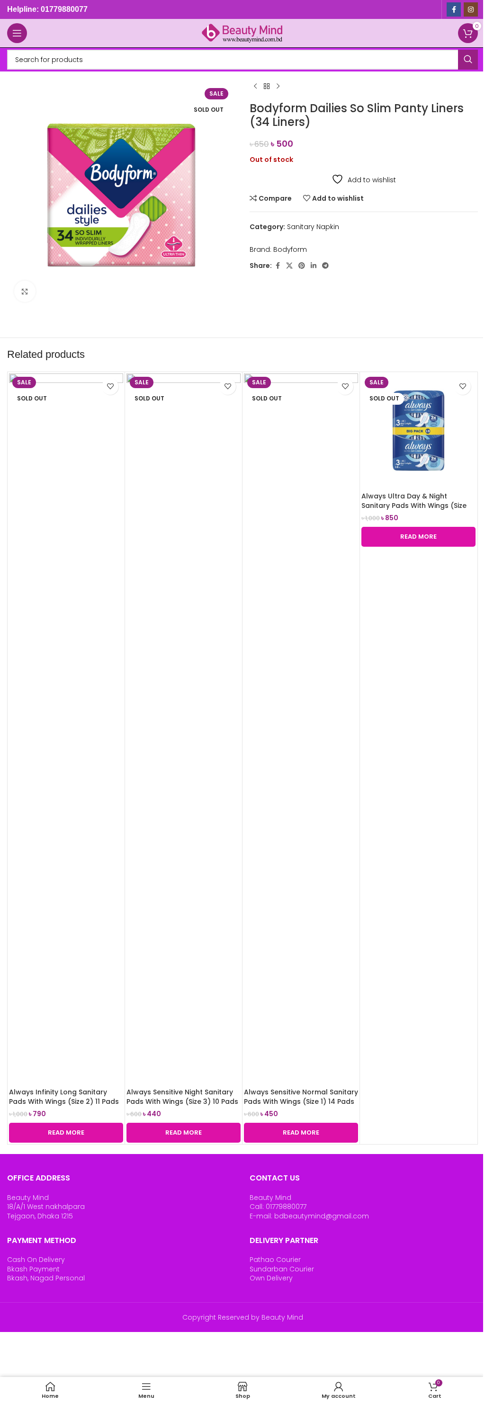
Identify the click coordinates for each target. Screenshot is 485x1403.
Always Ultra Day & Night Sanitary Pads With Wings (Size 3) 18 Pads (414, 505)
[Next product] (278, 86)
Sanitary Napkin (313, 226)
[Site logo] (242, 32)
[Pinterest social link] (302, 265)
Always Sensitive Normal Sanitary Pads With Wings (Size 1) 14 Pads (301, 1096)
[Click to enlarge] (25, 291)
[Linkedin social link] (313, 265)
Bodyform (290, 249)
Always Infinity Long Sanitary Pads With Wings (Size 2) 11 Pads (64, 1096)
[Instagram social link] (471, 9)
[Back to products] (266, 86)
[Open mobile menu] (17, 33)
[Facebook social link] (454, 9)
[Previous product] (255, 86)
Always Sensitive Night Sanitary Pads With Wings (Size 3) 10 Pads (182, 1096)
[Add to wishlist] (110, 386)
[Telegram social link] (325, 265)
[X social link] (289, 265)
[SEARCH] (468, 60)
